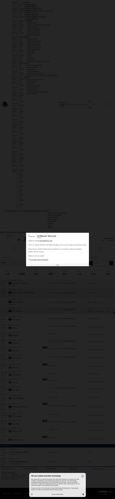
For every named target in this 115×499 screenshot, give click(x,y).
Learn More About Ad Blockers (39, 259)
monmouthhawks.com (45, 240)
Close (57, 265)
